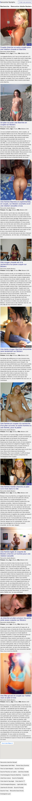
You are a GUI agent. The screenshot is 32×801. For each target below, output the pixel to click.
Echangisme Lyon (5, 794)
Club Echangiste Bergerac (8, 784)
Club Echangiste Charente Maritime (10, 775)
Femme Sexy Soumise (22, 765)
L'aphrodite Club (21, 784)
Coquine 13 (25, 775)
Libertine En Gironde (6, 787)
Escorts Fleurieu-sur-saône (8, 772)
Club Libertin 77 (20, 781)
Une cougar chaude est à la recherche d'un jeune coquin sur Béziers (13, 264)
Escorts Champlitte (17, 778)
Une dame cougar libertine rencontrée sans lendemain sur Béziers (15, 350)
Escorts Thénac (19, 768)
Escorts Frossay (18, 787)
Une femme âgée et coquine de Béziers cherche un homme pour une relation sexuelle (15, 554)
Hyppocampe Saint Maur (7, 765)
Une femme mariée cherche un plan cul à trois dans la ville (14, 488)
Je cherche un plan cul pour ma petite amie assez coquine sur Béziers (15, 619)
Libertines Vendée (23, 772)
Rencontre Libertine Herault (8, 762)
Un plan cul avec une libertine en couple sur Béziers (13, 124)
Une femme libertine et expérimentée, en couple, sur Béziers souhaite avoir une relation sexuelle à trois (15, 204)
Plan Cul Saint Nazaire (6, 768)
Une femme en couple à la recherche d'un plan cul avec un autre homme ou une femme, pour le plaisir (15, 425)
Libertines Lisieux (5, 778)
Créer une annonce (25, 2)
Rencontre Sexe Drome (17, 790)
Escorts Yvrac (4, 790)
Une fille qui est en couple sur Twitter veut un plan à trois (15, 697)
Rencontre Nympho (7, 2)
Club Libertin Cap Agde (7, 781)
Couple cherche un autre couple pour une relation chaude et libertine (15, 48)
